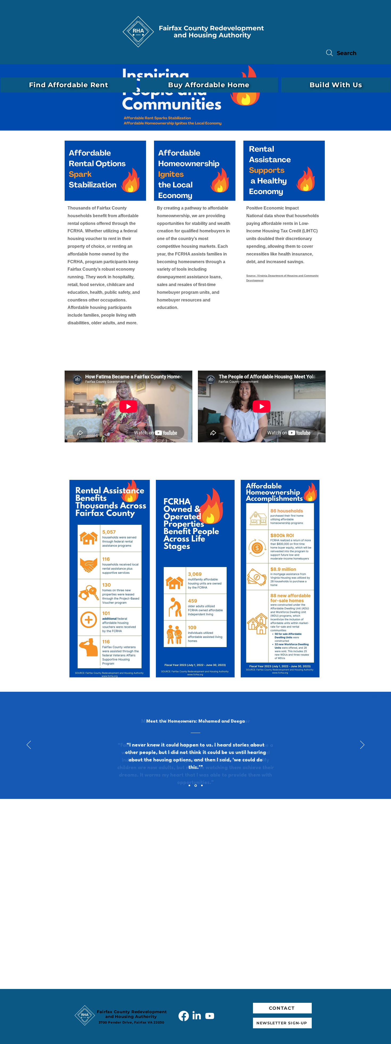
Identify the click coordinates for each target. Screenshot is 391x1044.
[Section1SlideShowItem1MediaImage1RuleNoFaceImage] (189, 785)
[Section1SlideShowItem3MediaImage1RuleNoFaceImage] (202, 785)
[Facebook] (183, 1016)
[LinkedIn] (197, 1016)
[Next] (362, 745)
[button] (69, 85)
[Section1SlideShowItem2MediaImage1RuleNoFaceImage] (195, 785)
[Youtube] (210, 1016)
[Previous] (29, 745)
